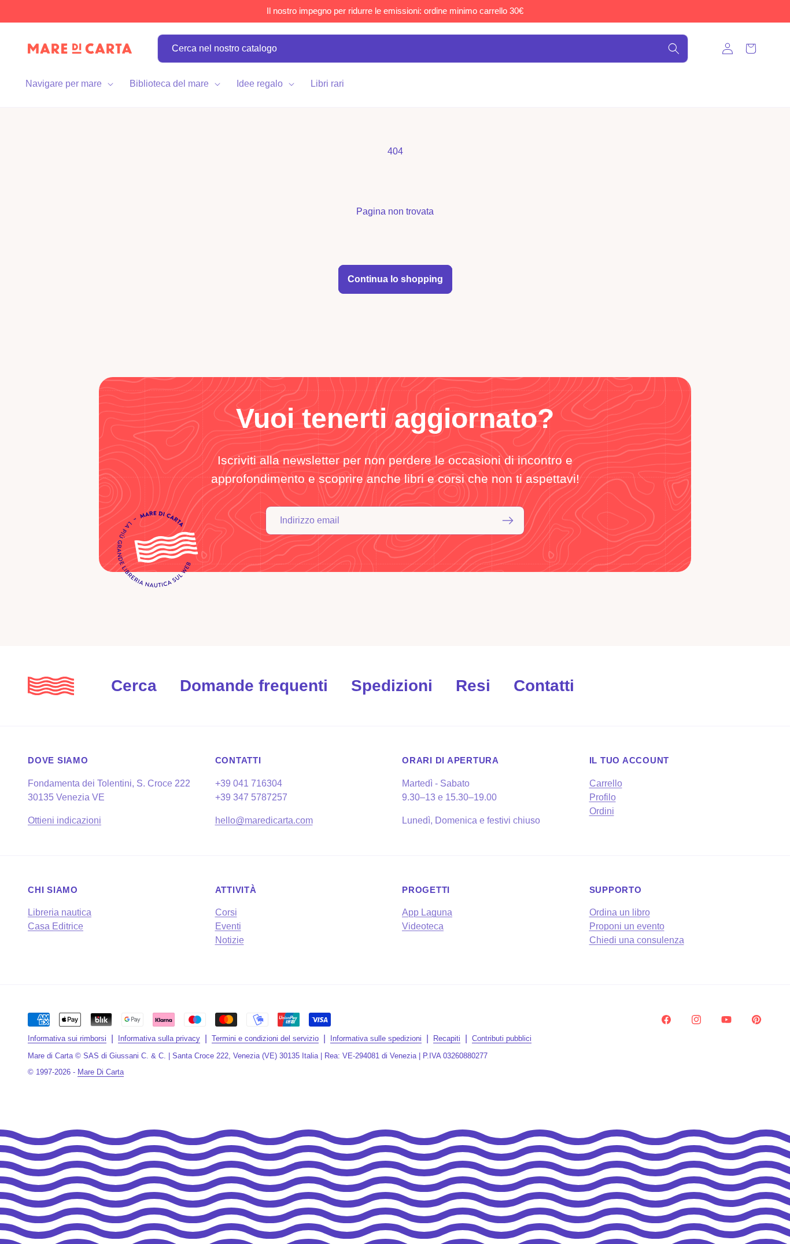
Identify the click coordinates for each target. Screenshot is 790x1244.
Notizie (229, 940)
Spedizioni (392, 686)
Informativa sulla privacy (159, 1038)
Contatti (544, 686)
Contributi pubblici (501, 1038)
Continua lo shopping (395, 279)
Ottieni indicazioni (64, 820)
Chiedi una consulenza (636, 940)
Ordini (601, 811)
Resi (473, 686)
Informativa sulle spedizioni (376, 1038)
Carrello (605, 783)
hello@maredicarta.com (264, 820)
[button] (68, 83)
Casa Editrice (55, 926)
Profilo (602, 797)
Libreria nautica (59, 912)
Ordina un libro (619, 912)
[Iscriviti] (507, 520)
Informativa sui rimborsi (67, 1038)
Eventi (228, 926)
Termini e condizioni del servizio (265, 1038)
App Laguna (427, 912)
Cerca (134, 686)
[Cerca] (674, 48)
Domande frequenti (254, 686)
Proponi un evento (627, 926)
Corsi (226, 912)
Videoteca (423, 926)
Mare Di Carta (100, 1072)
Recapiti (446, 1038)
